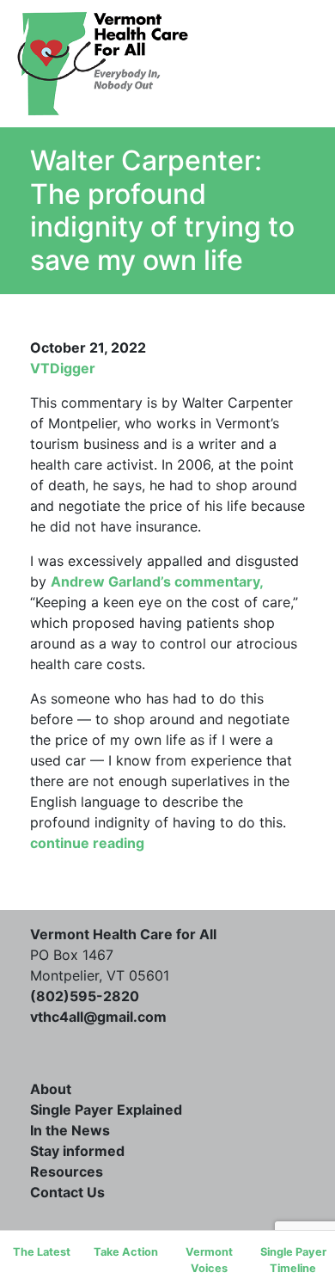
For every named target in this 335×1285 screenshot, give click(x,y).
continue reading (87, 843)
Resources (167, 294)
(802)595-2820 (84, 996)
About (50, 1088)
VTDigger (62, 368)
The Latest (41, 1251)
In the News (70, 1130)
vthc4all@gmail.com (98, 1016)
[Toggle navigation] (269, 63)
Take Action (126, 1251)
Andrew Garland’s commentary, (157, 581)
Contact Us (168, 321)
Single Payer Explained (106, 1109)
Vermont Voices (209, 1260)
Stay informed (77, 1150)
